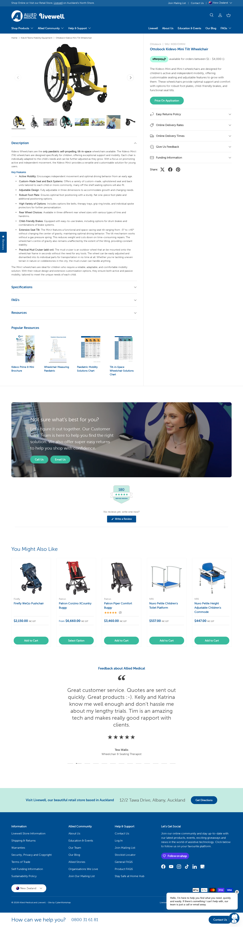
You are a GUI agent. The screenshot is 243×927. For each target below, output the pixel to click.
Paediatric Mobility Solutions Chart (87, 369)
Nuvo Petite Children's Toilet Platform (163, 605)
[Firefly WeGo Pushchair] (31, 577)
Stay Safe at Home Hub (129, 876)
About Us (167, 28)
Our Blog (210, 28)
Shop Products (20, 28)
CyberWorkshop (63, 902)
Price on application (167, 100)
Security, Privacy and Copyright (31, 854)
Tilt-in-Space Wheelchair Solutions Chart (122, 371)
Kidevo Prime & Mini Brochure (22, 369)
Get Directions (204, 800)
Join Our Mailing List (81, 876)
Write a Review (124, 520)
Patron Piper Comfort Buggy (118, 605)
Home (14, 38)
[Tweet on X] (162, 169)
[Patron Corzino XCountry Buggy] (76, 577)
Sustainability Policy (24, 876)
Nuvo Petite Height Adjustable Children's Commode (207, 608)
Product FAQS (124, 869)
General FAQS (124, 862)
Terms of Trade (20, 862)
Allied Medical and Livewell (32, 902)
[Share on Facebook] (170, 169)
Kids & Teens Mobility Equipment (36, 38)
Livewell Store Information (28, 833)
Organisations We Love (83, 869)
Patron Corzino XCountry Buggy (75, 605)
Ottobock (155, 44)
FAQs (224, 28)
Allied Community (49, 28)
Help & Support (77, 28)
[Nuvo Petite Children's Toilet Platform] (166, 577)
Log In (119, 840)
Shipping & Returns (23, 840)
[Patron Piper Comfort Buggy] (121, 577)
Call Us (39, 459)
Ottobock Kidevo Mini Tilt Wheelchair (74, 38)
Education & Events (189, 28)
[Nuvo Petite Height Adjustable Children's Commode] (211, 577)
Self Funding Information (27, 869)
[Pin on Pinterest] (178, 169)
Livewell (58, 2)
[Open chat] (234, 918)
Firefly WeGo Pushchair (29, 603)
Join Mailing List (177, 3)
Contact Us (197, 3)
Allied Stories (76, 862)
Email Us (60, 459)
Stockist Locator (125, 854)
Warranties (18, 847)
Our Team (74, 847)
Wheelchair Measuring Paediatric (56, 369)
